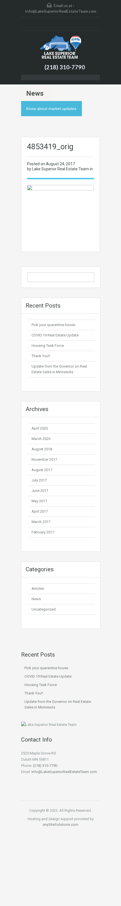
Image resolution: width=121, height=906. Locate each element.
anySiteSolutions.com (60, 824)
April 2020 (40, 428)
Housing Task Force (48, 345)
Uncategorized (44, 609)
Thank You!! (41, 356)
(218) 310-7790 (64, 67)
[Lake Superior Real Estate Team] (60, 48)
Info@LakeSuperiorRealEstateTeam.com (60, 11)
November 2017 (44, 459)
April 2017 (40, 511)
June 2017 (40, 490)
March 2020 (41, 439)
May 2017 (39, 501)
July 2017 (39, 480)
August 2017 (42, 470)
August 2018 (42, 449)
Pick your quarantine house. (54, 325)
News (36, 599)
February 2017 (43, 532)
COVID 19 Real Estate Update (55, 335)
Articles (38, 588)
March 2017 (41, 522)
